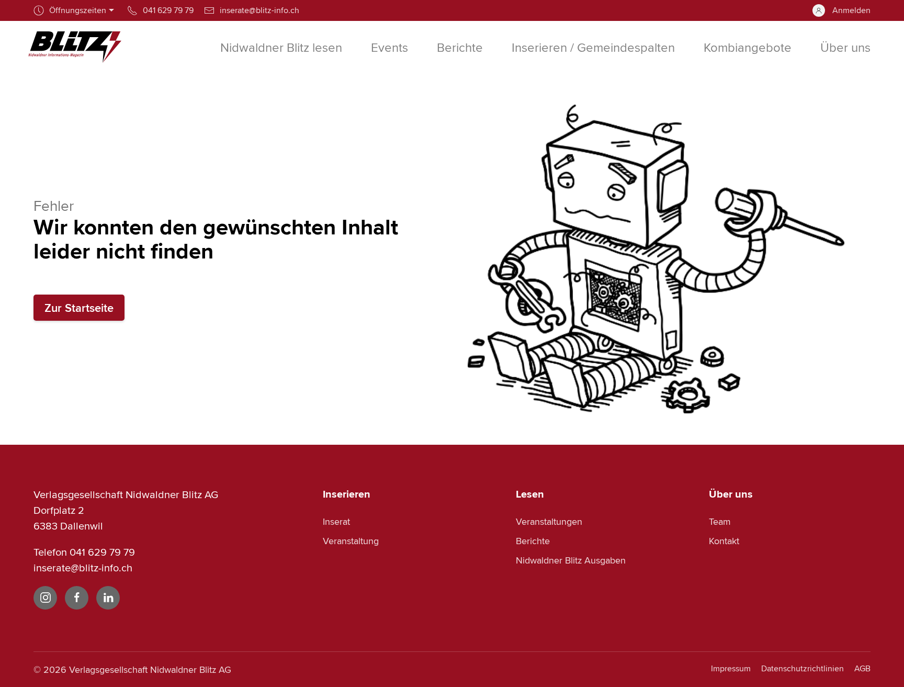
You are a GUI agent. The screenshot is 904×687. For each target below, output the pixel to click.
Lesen (530, 494)
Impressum (731, 668)
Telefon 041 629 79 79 (84, 551)
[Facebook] (76, 598)
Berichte (533, 540)
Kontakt (724, 540)
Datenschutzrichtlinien (802, 668)
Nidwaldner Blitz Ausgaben (571, 560)
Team (720, 521)
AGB (862, 668)
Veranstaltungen (549, 521)
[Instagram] (45, 598)
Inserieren (346, 494)
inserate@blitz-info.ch (82, 567)
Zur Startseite (79, 307)
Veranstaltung (351, 540)
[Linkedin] (108, 598)
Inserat (336, 521)
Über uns (731, 494)
